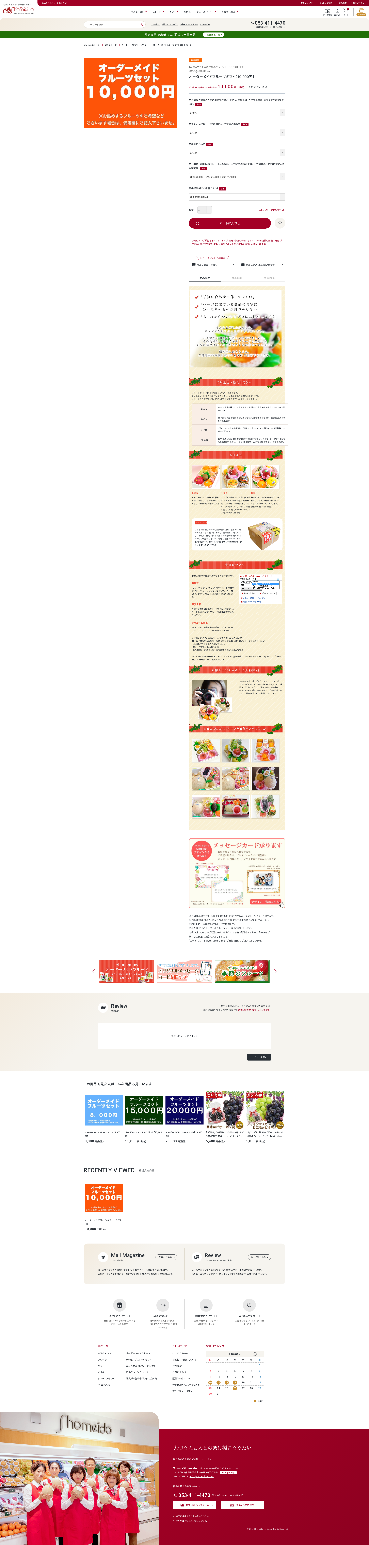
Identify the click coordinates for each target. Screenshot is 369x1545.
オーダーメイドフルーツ (138, 1353)
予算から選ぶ (228, 12)
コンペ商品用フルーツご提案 (141, 1365)
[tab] (237, 278)
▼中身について (201, 144)
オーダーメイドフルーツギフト (135, 44)
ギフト (173, 12)
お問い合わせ (359, 2)
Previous (94, 971)
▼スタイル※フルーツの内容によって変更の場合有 (218, 124)
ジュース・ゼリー (204, 12)
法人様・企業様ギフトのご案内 (141, 1378)
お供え (187, 12)
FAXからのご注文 (242, 1505)
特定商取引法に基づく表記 (186, 1384)
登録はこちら (165, 1257)
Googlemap (228, 1472)
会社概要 (343, 2)
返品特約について (181, 1378)
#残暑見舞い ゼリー (189, 24)
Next (274, 971)
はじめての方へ (180, 1353)
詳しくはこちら (258, 1257)
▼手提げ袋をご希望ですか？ (207, 188)
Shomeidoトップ (92, 44)
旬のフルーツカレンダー (138, 1372)
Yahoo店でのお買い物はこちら (190, 1521)
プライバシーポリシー (183, 1391)
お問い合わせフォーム (194, 1505)
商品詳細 (237, 278)
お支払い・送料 (307, 2)
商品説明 (204, 278)
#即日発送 (205, 24)
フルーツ (156, 12)
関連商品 (269, 278)
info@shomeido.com (202, 1476)
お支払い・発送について (184, 1359)
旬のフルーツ (111, 44)
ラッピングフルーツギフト (138, 1359)
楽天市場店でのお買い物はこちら (191, 1516)
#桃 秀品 (155, 24)
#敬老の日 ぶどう (170, 24)
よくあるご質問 (326, 2)
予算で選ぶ (104, 1384)
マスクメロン (137, 12)
